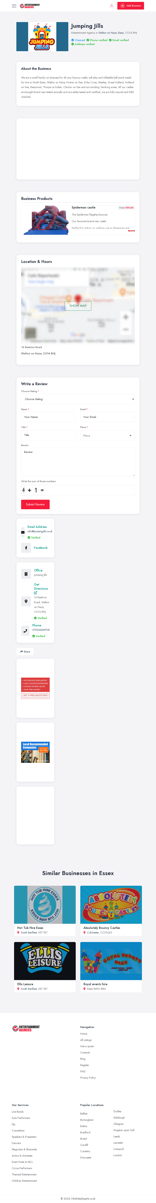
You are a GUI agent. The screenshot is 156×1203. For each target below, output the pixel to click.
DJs (13, 1124)
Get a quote (87, 1046)
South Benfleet (29, 932)
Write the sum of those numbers (38, 481)
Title (23, 427)
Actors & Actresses (22, 1156)
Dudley (117, 1111)
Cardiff (84, 1145)
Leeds (117, 1136)
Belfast (83, 1113)
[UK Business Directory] (35, 752)
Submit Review (35, 504)
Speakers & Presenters (24, 1137)
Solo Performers (21, 1118)
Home (83, 1034)
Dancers (16, 1143)
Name (24, 409)
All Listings (86, 1040)
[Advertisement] (78, 150)
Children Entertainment (24, 1181)
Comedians (18, 1130)
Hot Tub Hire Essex (30, 928)
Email (83, 409)
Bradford (85, 1132)
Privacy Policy (88, 1078)
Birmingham (87, 1120)
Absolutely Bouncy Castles (102, 928)
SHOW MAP (78, 306)
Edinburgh (119, 1117)
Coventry (85, 1151)
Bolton (83, 1126)
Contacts (85, 1052)
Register (84, 1065)
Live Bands (17, 1112)
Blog (82, 1059)
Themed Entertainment (24, 1174)
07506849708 (41, 630)
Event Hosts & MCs (22, 1162)
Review (25, 445)
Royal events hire (95, 984)
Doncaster (86, 1157)
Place (83, 427)
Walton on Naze (107, 33)
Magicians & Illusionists (24, 1149)
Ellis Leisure (25, 984)
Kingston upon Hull (124, 1130)
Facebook (41, 548)
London (118, 1155)
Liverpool (119, 1149)
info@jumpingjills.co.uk (40, 531)
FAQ (82, 1071)
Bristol (83, 1139)
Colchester (93, 932)
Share (27, 651)
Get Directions (41, 586)
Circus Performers (22, 1168)
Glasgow (119, 1124)
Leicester (118, 1143)
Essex (121, 33)
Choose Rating (29, 391)
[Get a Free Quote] (35, 688)
